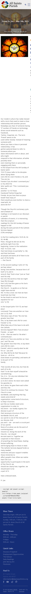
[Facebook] (3, 581)
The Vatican (7, 557)
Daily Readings (8, 559)
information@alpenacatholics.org (15, 579)
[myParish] (16, 581)
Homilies (10, 31)
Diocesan (21, 591)
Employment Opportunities (13, 554)
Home (5, 31)
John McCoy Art (8, 562)
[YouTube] (7, 581)
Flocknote (6, 564)
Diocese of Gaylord (10, 552)
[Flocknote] (12, 581)
